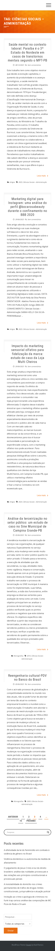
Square (28, 945)
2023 (20, 182)
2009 (28, 801)
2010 (28, 656)
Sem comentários (34, 65)
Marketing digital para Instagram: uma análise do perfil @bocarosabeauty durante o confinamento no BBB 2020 (27, 207)
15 (21, 820)
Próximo (31, 820)
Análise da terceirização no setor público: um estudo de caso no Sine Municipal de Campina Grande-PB (27, 524)
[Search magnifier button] (48, 832)
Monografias (18, 656)
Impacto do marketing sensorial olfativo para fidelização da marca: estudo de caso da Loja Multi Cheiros (27, 354)
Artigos (12, 182)
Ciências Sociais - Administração (35, 182)
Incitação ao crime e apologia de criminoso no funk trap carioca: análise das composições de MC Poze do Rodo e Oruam (27, 900)
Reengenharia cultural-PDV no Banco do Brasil (27, 677)
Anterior (13, 816)
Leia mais (41, 175)
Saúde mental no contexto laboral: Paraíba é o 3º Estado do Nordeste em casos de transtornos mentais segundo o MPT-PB (27, 52)
